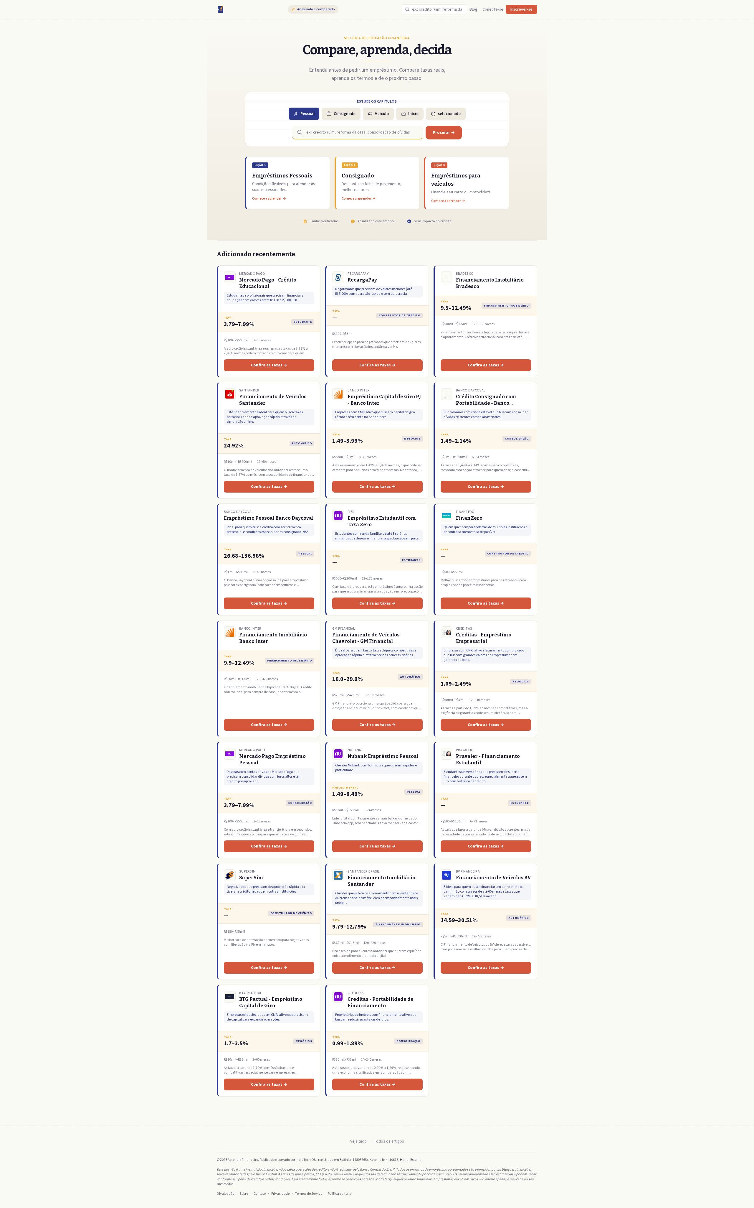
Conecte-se (492, 9)
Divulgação (225, 1193)
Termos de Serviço (308, 1193)
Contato (260, 1193)
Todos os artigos (389, 1141)
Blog (473, 9)
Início (413, 114)
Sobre (244, 1193)
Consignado (344, 114)
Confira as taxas (269, 365)
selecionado (449, 114)
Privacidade (280, 1193)
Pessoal (307, 114)
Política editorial (340, 1193)
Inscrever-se (521, 9)
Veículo (382, 114)
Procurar (444, 133)
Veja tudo (358, 1141)
